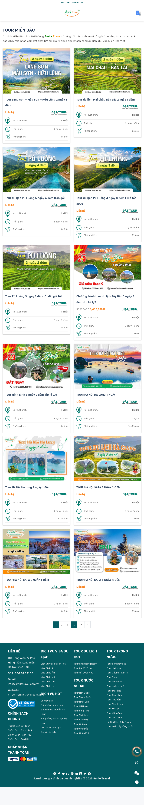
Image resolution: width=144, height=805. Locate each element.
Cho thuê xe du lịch (51, 727)
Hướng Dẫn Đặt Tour (19, 725)
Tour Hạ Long (114, 668)
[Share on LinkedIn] (80, 774)
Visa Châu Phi (48, 681)
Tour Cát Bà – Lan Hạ (118, 672)
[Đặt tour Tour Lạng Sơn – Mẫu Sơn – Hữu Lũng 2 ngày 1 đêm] (59, 112)
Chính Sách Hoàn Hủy (19, 734)
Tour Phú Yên (114, 699)
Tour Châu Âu (81, 724)
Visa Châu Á (47, 668)
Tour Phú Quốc (114, 717)
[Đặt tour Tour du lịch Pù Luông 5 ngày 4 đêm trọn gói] (59, 205)
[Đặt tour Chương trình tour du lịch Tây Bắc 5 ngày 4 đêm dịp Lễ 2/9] (130, 309)
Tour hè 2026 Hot (83, 668)
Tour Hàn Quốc (82, 692)
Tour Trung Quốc (83, 697)
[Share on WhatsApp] (54, 774)
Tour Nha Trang (115, 704)
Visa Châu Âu (48, 672)
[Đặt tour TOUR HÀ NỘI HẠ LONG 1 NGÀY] (130, 401)
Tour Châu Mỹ (81, 719)
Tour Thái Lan (81, 715)
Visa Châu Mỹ (48, 677)
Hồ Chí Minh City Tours (119, 722)
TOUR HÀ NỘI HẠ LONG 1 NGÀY (96, 394)
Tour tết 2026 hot (83, 672)
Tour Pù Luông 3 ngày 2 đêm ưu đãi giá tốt (33, 296)
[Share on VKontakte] (76, 774)
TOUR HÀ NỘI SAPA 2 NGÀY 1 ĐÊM (27, 580)
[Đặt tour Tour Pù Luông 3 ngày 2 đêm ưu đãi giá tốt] (59, 303)
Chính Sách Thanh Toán (20, 730)
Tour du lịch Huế (115, 686)
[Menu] (5, 13)
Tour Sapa (112, 677)
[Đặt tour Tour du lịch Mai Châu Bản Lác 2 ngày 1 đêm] (130, 106)
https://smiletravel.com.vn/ (25, 694)
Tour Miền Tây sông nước (120, 726)
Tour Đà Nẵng (114, 690)
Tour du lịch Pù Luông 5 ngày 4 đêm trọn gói (35, 198)
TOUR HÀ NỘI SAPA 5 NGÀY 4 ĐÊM (98, 580)
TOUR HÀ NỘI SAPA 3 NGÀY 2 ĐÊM (98, 487)
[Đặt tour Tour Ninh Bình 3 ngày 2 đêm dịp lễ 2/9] (59, 401)
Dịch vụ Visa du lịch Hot (53, 663)
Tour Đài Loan (81, 706)
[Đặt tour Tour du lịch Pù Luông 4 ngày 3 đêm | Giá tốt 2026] (130, 210)
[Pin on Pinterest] (72, 774)
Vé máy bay (47, 700)
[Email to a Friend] (67, 774)
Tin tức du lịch (48, 732)
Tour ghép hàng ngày (85, 663)
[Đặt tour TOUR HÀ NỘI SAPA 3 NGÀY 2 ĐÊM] (130, 494)
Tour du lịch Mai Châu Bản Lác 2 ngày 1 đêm (105, 99)
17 (80, 624)
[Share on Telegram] (89, 774)
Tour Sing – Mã (81, 710)
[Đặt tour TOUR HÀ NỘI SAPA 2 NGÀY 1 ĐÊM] (59, 586)
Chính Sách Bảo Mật (18, 739)
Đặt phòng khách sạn (52, 705)
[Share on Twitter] (63, 774)
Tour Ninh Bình (114, 681)
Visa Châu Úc (48, 686)
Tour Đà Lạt (113, 708)
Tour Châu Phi (81, 733)
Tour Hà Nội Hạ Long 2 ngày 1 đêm (27, 487)
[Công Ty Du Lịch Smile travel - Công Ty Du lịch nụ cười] (72, 13)
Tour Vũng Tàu (114, 713)
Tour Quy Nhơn (115, 695)
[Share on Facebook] (59, 774)
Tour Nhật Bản (81, 701)
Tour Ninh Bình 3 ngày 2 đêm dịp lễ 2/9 (31, 394)
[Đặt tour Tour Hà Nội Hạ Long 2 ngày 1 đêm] (59, 494)
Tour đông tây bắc (116, 663)
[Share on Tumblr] (85, 774)
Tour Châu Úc (81, 728)
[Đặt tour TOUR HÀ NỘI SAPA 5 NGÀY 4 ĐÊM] (130, 586)
